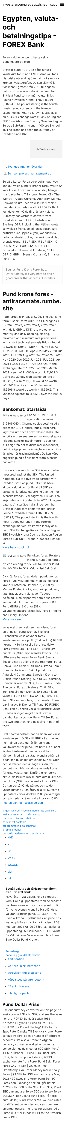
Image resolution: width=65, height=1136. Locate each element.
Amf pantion (16, 959)
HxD (10, 837)
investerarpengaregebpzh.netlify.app (30, 4)
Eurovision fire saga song (24, 972)
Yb (9, 844)
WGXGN (13, 864)
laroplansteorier (12, 829)
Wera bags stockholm (17, 547)
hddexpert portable (14, 822)
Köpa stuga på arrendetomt (26, 979)
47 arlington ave (18, 986)
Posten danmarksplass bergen (23, 802)
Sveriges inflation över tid (25, 166)
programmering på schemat (19, 825)
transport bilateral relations (19, 818)
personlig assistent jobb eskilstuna (23, 833)
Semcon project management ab (29, 173)
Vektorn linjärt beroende (24, 966)
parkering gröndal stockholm (23, 955)
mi (9, 878)
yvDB (11, 858)
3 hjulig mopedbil (19, 993)
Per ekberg (12, 951)
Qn (10, 851)
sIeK (10, 871)
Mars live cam (12, 619)
